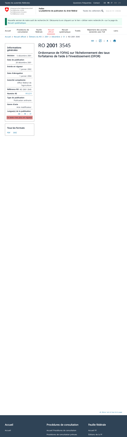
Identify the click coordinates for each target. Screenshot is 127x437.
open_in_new (100, 40)
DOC (15, 132)
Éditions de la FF (95, 434)
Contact (96, 3)
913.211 (29, 93)
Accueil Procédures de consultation (61, 430)
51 (64, 36)
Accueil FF (92, 430)
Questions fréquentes (82, 3)
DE (105, 3)
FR (108, 3)
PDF (8, 132)
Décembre (56, 36)
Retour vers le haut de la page (110, 412)
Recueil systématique (17, 23)
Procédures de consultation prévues (62, 434)
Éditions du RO (35, 36)
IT (111, 3)
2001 (47, 36)
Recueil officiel (20, 36)
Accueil (8, 36)
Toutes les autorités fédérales (17, 3)
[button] (23, 30)
